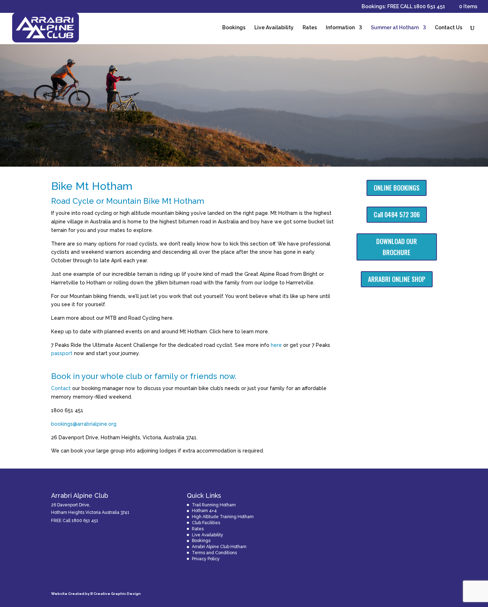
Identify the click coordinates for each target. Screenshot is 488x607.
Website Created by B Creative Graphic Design (96, 594)
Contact (61, 388)
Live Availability (274, 27)
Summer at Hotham (395, 27)
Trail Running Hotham (214, 504)
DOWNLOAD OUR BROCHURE (396, 247)
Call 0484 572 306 (397, 214)
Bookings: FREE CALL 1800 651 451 (403, 6)
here (276, 345)
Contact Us (448, 27)
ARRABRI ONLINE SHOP (396, 279)
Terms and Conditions (214, 552)
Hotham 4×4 (204, 510)
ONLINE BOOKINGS (396, 187)
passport (62, 353)
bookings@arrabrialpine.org (83, 424)
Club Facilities (206, 522)
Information (340, 27)
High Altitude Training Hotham (223, 516)
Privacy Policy (206, 558)
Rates (310, 27)
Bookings (233, 27)
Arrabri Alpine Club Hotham (219, 546)
